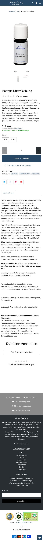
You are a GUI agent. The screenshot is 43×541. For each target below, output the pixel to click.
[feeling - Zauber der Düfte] (16, 3)
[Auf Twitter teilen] (4, 182)
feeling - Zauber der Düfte (24, 522)
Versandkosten (18, 128)
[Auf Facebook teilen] (10, 182)
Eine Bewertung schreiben (21, 352)
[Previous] (15, 71)
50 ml (13, 140)
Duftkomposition (25, 174)
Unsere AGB (21, 460)
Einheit (4, 135)
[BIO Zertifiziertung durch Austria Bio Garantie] (30, 520)
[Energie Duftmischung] (21, 42)
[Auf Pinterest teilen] (16, 182)
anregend (14, 174)
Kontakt (21, 457)
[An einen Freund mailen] (21, 182)
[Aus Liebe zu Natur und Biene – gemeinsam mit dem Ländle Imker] (18, 520)
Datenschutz (21, 465)
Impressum (22, 469)
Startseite (12, 11)
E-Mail (5, 490)
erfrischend (35, 174)
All (18, 11)
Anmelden (21, 501)
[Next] (27, 71)
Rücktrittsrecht (21, 462)
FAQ (21, 453)
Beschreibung (8, 193)
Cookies (21, 467)
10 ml (5, 140)
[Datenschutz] (9, 520)
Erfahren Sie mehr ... (21, 444)
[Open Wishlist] (39, 537)
